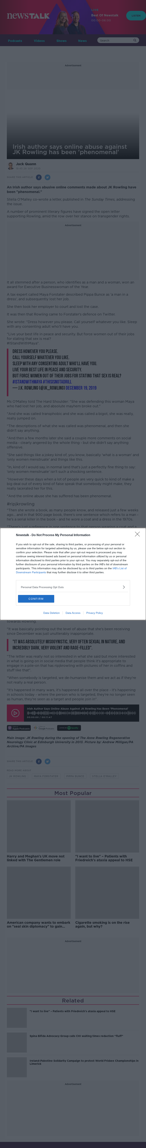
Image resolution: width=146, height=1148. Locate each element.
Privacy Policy (94, 612)
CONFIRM (36, 598)
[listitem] (73, 587)
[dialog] (73, 574)
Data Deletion (51, 612)
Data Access (73, 612)
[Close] (138, 535)
